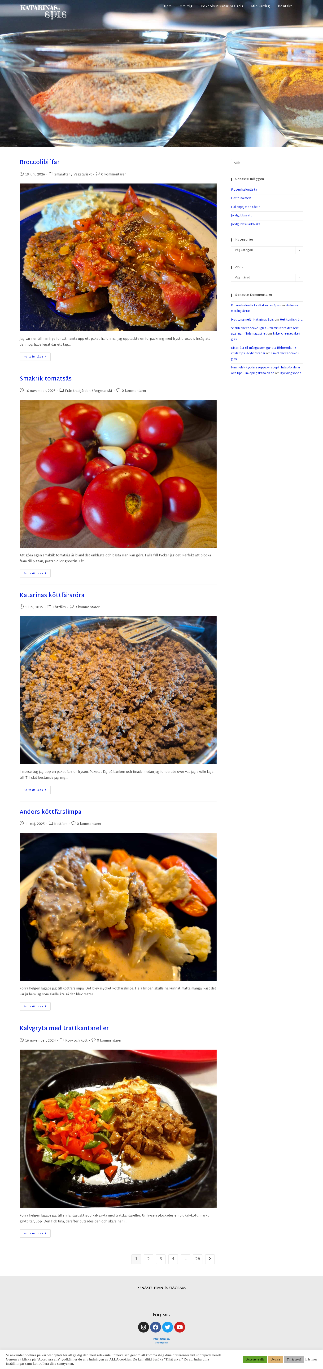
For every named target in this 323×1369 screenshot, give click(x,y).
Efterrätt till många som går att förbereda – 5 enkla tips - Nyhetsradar (264, 350)
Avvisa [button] (275, 1359)
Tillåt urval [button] (294, 1359)
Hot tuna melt (241, 198)
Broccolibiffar (40, 162)
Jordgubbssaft (241, 216)
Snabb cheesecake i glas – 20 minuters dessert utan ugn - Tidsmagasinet (265, 331)
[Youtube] (179, 1327)
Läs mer (311, 1359)
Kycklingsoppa (290, 373)
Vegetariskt (83, 175)
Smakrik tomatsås (46, 379)
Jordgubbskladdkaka (245, 224)
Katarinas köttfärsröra (52, 596)
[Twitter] (167, 1327)
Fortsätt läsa (37, 356)
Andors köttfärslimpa (51, 812)
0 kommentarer (113, 175)
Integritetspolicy (161, 1339)
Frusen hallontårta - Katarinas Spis (255, 306)
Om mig (186, 6)
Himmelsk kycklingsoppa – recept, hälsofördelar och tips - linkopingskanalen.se (265, 370)
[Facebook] (155, 1327)
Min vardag (260, 6)
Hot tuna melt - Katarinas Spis (252, 320)
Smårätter (62, 175)
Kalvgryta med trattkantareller (64, 1029)
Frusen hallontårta (244, 190)
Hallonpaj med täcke (245, 207)
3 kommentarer (87, 607)
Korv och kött (76, 1041)
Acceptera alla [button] (255, 1359)
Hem (168, 6)
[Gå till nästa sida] (210, 1259)
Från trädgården (78, 391)
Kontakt (285, 6)
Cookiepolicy (161, 1343)
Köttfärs (59, 607)
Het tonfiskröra (291, 320)
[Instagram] (143, 1327)
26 (197, 1259)
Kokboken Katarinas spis (222, 6)
